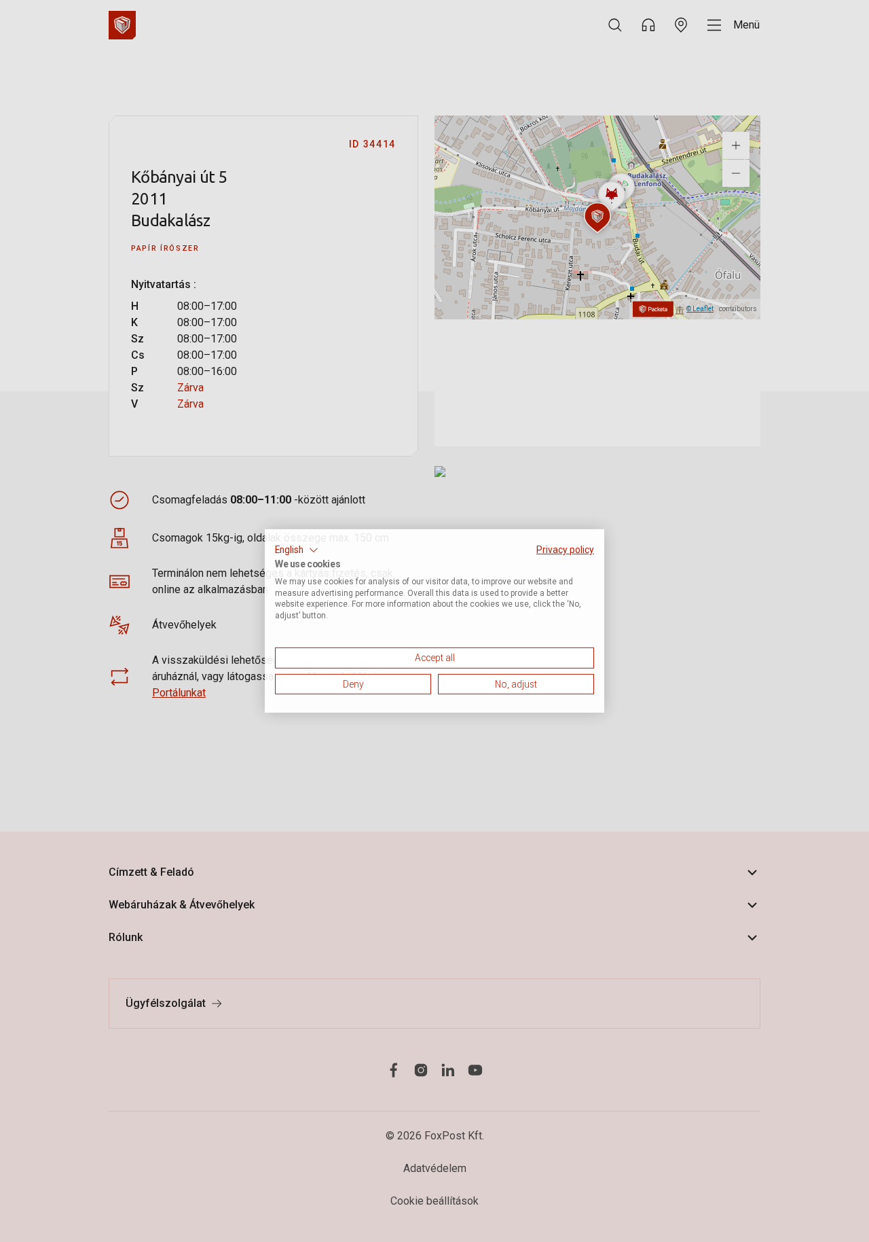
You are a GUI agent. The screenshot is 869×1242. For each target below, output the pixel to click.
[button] (296, 550)
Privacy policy (565, 549)
